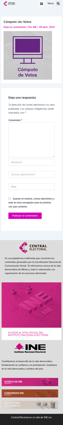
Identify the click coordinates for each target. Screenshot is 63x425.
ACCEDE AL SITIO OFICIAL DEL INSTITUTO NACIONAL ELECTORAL (28, 333)
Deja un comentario (15, 27)
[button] (41, 3)
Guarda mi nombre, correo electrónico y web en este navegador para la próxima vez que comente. (31, 202)
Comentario (15, 120)
